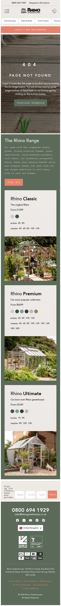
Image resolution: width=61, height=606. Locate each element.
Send (52, 494)
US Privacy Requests (22, 585)
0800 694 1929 (30, 510)
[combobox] (30, 528)
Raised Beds (26, 21)
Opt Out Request (40, 585)
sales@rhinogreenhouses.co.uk (30, 514)
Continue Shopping (30, 102)
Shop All (13, 182)
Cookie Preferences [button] (30, 588)
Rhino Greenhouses (33, 595)
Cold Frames (43, 21)
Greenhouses (10, 21)
